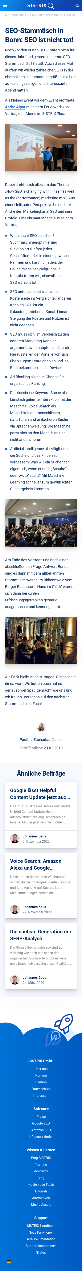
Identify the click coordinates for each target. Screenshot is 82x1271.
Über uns (41, 1069)
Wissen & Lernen (41, 1150)
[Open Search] (77, 5)
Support (41, 1218)
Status (41, 1252)
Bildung (41, 1082)
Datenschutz (41, 1089)
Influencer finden (41, 1137)
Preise (41, 1117)
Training (41, 1165)
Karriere (41, 1076)
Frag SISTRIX (41, 1158)
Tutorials (41, 1191)
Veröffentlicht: (31, 748)
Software (41, 1109)
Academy (41, 1171)
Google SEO (41, 1123)
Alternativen (41, 1198)
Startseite (11, 15)
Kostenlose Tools (41, 1185)
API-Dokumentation (41, 1239)
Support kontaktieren (41, 1246)
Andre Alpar (15, 107)
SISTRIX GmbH (41, 1061)
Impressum (41, 1096)
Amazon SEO (41, 1130)
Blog (23, 15)
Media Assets (41, 1205)
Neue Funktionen (41, 1232)
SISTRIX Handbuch (41, 1226)
